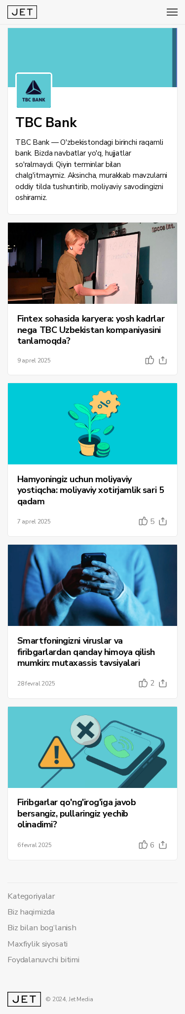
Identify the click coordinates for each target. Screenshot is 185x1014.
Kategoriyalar (31, 896)
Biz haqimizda (31, 911)
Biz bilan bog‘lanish (41, 927)
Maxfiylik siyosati (37, 943)
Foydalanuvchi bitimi (43, 959)
